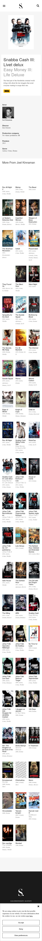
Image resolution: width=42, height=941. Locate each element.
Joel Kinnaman (7, 120)
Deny (21, 929)
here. (31, 916)
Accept (21, 923)
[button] (38, 906)
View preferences (21, 935)
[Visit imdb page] (7, 92)
